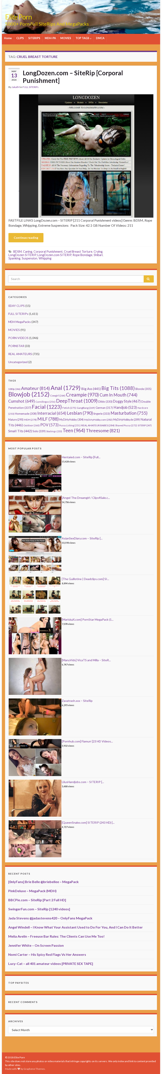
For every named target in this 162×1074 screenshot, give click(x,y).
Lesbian (80, 413)
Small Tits (20, 431)
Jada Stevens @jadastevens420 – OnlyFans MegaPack (50, 918)
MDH (30, 419)
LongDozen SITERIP (22, 255)
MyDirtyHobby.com (98, 419)
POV (49, 424)
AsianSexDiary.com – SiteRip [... (82, 538)
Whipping (45, 258)
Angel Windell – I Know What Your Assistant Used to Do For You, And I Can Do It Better (75, 927)
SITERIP (145, 425)
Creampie (82, 395)
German (104, 407)
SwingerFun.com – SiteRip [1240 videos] (39, 909)
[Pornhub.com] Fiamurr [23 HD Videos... (87, 741)
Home (8, 38)
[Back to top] (152, 1064)
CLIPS (20, 38)
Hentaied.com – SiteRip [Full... (81, 457)
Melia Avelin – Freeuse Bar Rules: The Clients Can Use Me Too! (56, 936)
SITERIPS (34, 38)
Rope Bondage (82, 255)
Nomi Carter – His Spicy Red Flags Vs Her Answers (47, 954)
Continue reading (26, 237)
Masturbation (129, 413)
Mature (15, 419)
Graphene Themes (34, 1068)
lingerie (101, 413)
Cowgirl (57, 395)
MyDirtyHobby (71, 419)
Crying (98, 251)
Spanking (14, 258)
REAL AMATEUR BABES (98, 425)
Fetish (69, 407)
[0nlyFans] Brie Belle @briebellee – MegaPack (43, 882)
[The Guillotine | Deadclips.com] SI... (85, 579)
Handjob (125, 407)
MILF (48, 418)
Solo (39, 431)
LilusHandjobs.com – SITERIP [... (83, 782)
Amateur (35, 388)
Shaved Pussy (126, 425)
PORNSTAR (16, 346)
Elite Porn (18, 17)
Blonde (143, 389)
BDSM (17, 251)
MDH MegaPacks (19, 322)
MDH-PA (50, 38)
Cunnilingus (45, 401)
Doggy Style (127, 401)
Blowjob (29, 394)
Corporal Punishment (48, 251)
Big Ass (91, 389)
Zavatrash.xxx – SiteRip (77, 700)
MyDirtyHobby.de (126, 419)
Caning (27, 251)
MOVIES (65, 38)
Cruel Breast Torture (78, 251)
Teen (74, 430)
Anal (66, 387)
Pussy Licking (70, 425)
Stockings (54, 431)
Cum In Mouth (118, 394)
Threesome (103, 430)
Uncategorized (18, 362)
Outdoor (31, 425)
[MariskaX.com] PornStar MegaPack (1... (87, 619)
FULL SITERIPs (31, 87)
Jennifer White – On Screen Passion (36, 945)
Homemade (26, 413)
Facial (47, 407)
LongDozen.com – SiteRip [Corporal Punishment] (73, 76)
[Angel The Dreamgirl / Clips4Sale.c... (86, 497)
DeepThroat (77, 401)
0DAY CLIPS (16, 305)
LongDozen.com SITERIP (54, 255)
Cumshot (21, 401)
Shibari (98, 255)
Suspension (29, 258)
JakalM (16, 87)
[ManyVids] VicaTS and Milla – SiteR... (86, 660)
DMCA (100, 38)
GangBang (86, 407)
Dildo (105, 401)
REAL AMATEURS (20, 354)
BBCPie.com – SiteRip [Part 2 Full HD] (37, 900)
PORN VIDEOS (18, 338)
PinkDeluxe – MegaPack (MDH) (32, 891)
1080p (14, 389)
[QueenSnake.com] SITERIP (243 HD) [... (88, 822)
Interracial (51, 413)
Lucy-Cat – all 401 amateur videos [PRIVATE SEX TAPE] (50, 964)
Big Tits (118, 388)
